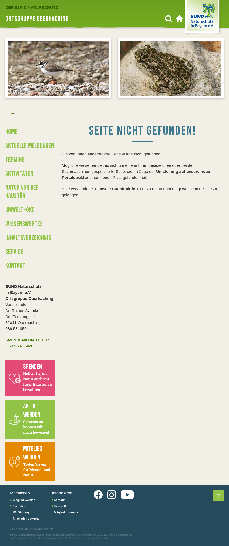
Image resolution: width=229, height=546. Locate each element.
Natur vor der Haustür (22, 192)
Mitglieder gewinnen (26, 518)
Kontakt (15, 266)
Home (11, 132)
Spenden (19, 506)
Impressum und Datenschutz (31, 529)
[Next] (218, 70)
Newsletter (61, 506)
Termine (15, 160)
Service (14, 252)
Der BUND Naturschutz (31, 7)
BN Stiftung (20, 512)
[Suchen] (168, 18)
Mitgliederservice (66, 512)
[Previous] (11, 70)
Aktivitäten (19, 174)
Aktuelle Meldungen (29, 146)
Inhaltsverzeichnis (28, 238)
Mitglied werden (23, 500)
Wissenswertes (24, 224)
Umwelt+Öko (20, 210)
